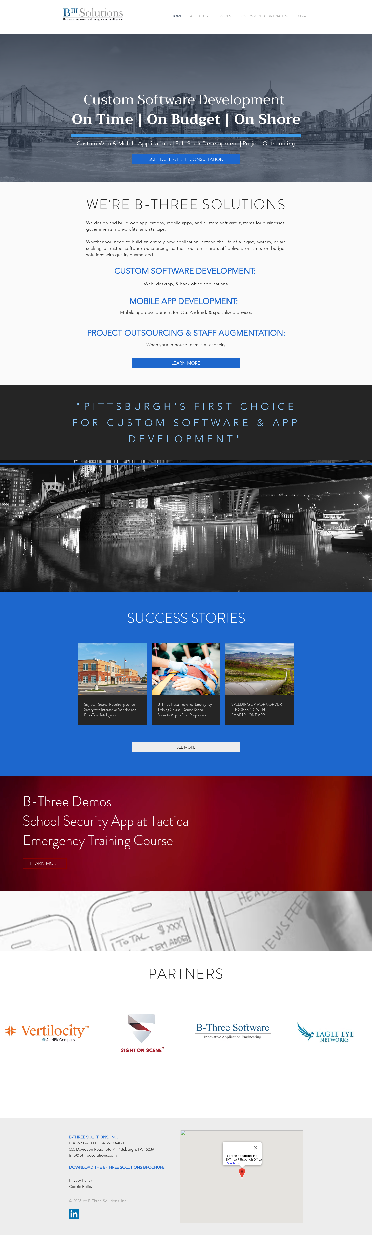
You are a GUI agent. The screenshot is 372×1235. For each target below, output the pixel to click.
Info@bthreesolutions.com (93, 1155)
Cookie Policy (80, 1186)
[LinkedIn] (74, 1214)
